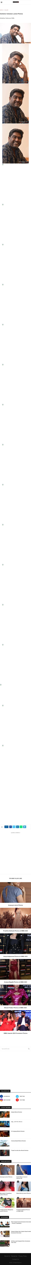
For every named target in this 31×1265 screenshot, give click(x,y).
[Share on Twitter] (13, 827)
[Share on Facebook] (10, 827)
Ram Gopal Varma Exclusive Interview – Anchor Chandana (21, 1222)
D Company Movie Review (17, 1131)
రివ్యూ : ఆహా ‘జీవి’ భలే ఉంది (16, 1121)
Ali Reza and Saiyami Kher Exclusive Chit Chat (20, 1241)
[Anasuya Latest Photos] (15, 892)
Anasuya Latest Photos (15, 905)
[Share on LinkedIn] (17, 827)
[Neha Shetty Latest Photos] (23, 1186)
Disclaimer (14, 1256)
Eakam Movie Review (16, 1112)
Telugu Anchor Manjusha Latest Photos (6, 1210)
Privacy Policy (23, 1256)
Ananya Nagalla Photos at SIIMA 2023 (15, 982)
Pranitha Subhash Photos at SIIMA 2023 (15, 931)
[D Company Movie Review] (5, 1134)
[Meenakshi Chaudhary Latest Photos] (7, 1186)
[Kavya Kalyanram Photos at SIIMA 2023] (15, 943)
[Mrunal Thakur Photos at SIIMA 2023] (15, 995)
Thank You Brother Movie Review (19, 1150)
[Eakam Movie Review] (5, 1114)
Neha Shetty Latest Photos (23, 1193)
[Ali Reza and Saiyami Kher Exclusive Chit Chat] (5, 1243)
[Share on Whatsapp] (21, 827)
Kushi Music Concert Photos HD (21, 1177)
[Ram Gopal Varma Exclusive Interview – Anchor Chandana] (5, 1224)
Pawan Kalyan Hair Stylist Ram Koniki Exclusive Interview (21, 1232)
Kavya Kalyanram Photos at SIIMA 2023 (15, 956)
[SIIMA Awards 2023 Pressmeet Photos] (15, 1020)
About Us (7, 1256)
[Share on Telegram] (24, 827)
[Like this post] (6, 827)
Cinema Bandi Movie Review (18, 1141)
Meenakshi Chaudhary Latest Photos (6, 1194)
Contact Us (15, 1259)
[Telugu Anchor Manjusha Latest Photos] (7, 1203)
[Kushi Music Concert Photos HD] (23, 1170)
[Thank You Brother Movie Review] (5, 1153)
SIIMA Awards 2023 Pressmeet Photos (15, 1033)
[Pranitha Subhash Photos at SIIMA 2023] (15, 918)
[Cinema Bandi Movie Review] (5, 1143)
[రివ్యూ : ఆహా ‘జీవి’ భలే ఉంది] (5, 1124)
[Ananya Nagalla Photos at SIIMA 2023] (15, 969)
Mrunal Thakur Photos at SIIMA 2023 (15, 1007)
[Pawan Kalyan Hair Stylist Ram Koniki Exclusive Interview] (5, 1234)
